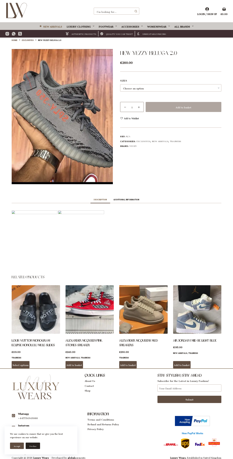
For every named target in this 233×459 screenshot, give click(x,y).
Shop (87, 390)
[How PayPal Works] (192, 420)
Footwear (106, 26)
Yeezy (133, 145)
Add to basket (183, 107)
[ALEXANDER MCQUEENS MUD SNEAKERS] (143, 309)
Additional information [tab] (126, 199)
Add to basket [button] (74, 364)
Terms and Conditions (101, 419)
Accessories (130, 26)
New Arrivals (52, 26)
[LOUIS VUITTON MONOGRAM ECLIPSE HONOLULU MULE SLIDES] (36, 309)
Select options (21, 364)
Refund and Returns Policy (103, 424)
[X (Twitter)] (20, 34)
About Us (90, 380)
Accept (17, 445)
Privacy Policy (96, 428)
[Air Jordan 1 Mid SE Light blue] (197, 309)
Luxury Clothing (79, 26)
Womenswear (156, 26)
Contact (89, 385)
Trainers (175, 140)
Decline (32, 445)
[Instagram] (7, 34)
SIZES (123, 80)
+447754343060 (28, 418)
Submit (189, 399)
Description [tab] (100, 199)
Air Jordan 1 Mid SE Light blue (194, 340)
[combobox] (113, 11)
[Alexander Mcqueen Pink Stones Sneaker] (90, 309)
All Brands (182, 26)
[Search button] (136, 11)
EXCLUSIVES (143, 140)
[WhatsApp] (13, 34)
